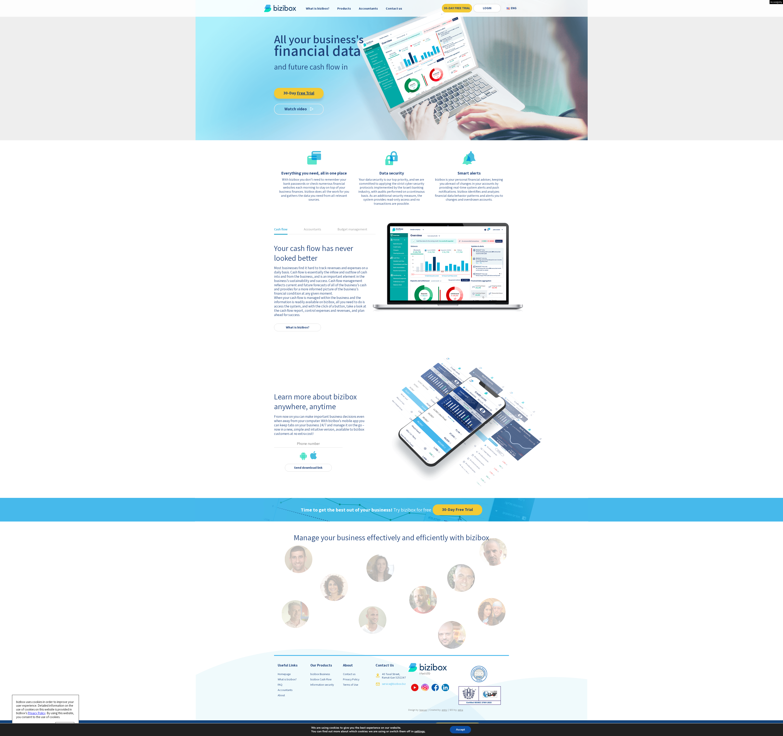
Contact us (394, 8)
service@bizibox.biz (394, 684)
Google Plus (425, 687)
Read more (298, 319)
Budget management (352, 229)
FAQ (280, 684)
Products (344, 8)
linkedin (445, 687)
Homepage (284, 674)
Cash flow (281, 229)
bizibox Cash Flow (321, 679)
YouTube (414, 687)
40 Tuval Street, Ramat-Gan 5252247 (394, 675)
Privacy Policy (351, 679)
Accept (460, 730)
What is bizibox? (317, 8)
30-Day (298, 93)
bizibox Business (320, 674)
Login (487, 8)
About (281, 695)
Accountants (368, 8)
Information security (322, 684)
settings (419, 731)
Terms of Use (350, 684)
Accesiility (776, 1)
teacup (423, 709)
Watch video (295, 109)
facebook (435, 687)
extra (460, 709)
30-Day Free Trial (457, 8)
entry (444, 709)
